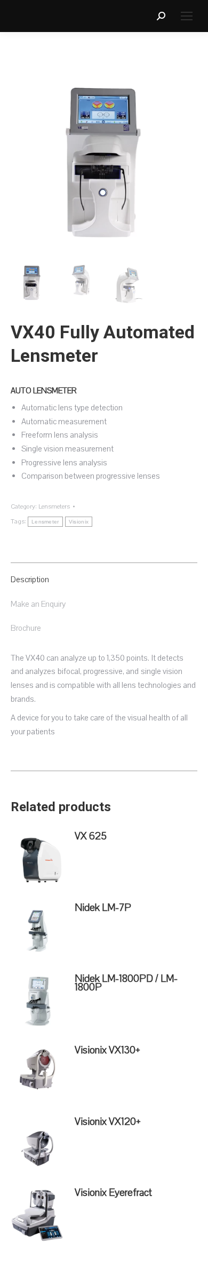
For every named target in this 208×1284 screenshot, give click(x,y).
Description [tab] (30, 579)
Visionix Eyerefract (113, 1192)
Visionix (79, 522)
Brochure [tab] (26, 628)
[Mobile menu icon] (186, 16)
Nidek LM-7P (103, 907)
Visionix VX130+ (107, 1050)
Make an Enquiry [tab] (38, 604)
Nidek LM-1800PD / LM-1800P (126, 983)
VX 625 (91, 836)
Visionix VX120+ (108, 1121)
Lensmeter (45, 522)
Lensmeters (54, 506)
